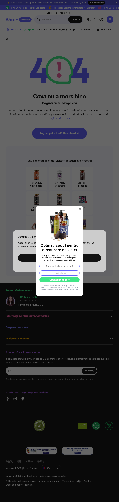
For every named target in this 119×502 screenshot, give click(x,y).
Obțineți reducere (59, 279)
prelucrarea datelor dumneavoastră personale (57, 287)
